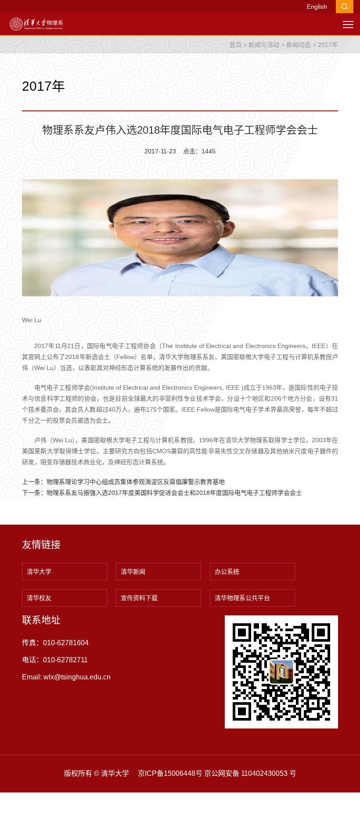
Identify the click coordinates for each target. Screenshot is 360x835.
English (317, 6)
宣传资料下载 (139, 597)
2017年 (328, 44)
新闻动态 (298, 44)
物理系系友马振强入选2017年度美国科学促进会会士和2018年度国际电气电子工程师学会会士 (174, 492)
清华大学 (39, 571)
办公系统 (227, 571)
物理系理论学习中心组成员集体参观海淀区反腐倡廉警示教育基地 (136, 481)
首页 (235, 44)
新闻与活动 (263, 44)
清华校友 (39, 597)
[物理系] (36, 23)
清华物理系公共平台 (242, 597)
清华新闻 (133, 571)
